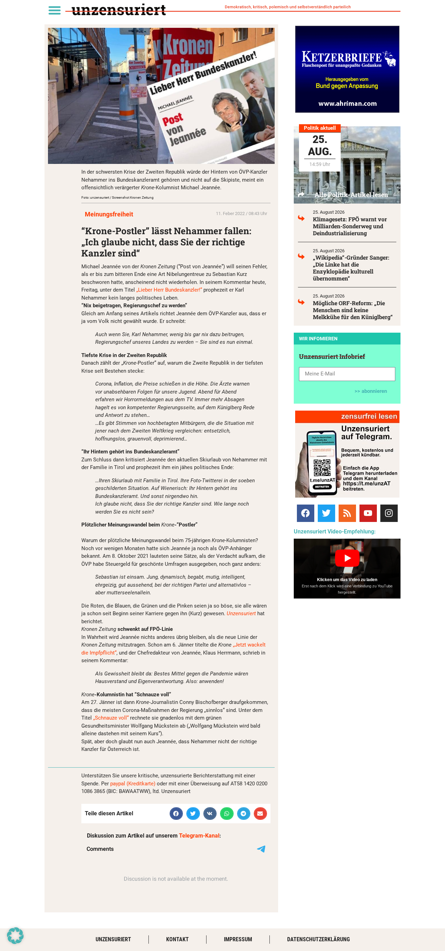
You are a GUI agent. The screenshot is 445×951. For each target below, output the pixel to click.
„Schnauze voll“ (111, 718)
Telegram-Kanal (199, 835)
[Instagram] (389, 513)
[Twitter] (326, 513)
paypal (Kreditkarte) (132, 783)
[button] (54, 10)
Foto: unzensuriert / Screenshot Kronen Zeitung (117, 197)
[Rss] (347, 513)
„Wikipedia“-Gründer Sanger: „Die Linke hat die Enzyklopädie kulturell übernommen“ (351, 268)
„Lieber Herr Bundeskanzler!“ (169, 290)
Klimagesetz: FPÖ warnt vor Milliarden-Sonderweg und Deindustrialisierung (350, 226)
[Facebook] (305, 513)
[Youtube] (368, 513)
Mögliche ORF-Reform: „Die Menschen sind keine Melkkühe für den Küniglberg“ (353, 309)
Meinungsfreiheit (109, 214)
